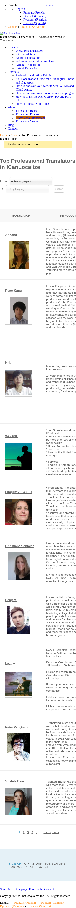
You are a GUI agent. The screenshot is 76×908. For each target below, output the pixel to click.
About (12, 107)
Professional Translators (30, 117)
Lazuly (10, 663)
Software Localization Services (35, 61)
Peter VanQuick (16, 727)
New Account (37, 26)
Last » (55, 832)
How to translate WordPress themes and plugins (45, 93)
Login (23, 26)
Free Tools (35, 889)
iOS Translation (25, 54)
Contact (12, 26)
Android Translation (28, 57)
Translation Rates (26, 110)
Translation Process (27, 114)
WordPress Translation (29, 50)
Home (4, 135)
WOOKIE (11, 436)
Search (49, 5)
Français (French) (25, 902)
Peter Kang (13, 290)
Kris (8, 362)
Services (13, 47)
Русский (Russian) (12, 906)
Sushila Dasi (14, 781)
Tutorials (13, 72)
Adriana (11, 235)
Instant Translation (27, 68)
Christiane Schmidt (19, 546)
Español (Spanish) (39, 906)
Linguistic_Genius (18, 492)
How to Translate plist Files (32, 103)
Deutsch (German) (52, 902)
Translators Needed (27, 121)
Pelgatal (11, 600)
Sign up (15, 863)
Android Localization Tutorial (34, 75)
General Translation (28, 64)
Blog (11, 125)
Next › (47, 832)
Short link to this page (13, 889)
